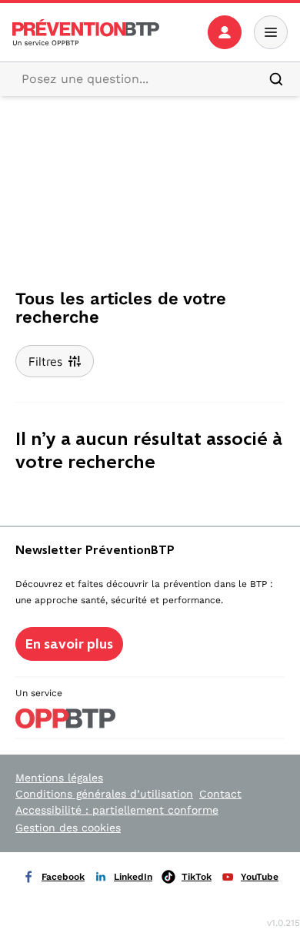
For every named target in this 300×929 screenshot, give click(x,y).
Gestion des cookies (68, 827)
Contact (220, 794)
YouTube (259, 876)
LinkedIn (133, 876)
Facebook (63, 876)
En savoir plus (69, 644)
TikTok (197, 876)
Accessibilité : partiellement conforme (116, 810)
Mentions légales (59, 777)
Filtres (45, 361)
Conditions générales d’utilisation (104, 794)
